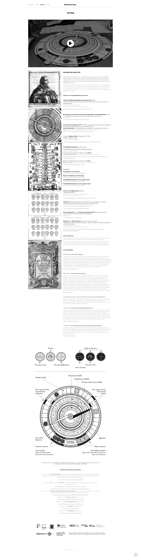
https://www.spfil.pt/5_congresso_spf (72, 217)
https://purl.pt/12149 (97, 239)
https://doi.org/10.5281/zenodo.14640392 (74, 173)
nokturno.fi (86, 264)
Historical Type (70, 5)
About (36, 4)
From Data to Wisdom (86, 287)
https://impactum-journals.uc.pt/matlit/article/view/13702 (78, 109)
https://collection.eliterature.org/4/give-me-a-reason (70, 499)
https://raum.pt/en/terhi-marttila (70, 508)
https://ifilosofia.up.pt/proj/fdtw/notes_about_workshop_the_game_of (72, 488)
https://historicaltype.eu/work (78, 273)
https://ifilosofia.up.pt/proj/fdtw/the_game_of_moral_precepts (70, 486)
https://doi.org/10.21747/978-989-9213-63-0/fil (77, 119)
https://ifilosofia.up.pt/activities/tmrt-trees (73, 164)
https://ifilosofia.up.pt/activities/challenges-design (70, 479)
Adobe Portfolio (73, 550)
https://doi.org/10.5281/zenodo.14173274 (83, 131)
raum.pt (81, 264)
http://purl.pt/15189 (103, 244)
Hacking (42, 4)
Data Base (31, 4)
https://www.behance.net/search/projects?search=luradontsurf (86, 325)
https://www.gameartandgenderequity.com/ (82, 308)
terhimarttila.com (79, 254)
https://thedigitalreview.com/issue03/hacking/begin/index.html (79, 198)
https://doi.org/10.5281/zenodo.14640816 (74, 177)
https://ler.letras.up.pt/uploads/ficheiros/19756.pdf (76, 208)
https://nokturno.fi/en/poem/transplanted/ (71, 513)
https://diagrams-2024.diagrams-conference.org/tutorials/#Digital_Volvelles (82, 141)
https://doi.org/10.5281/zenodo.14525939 (74, 181)
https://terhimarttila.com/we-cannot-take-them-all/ (70, 504)
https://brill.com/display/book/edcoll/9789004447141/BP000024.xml (70, 495)
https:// (73, 254)
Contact (48, 4)
